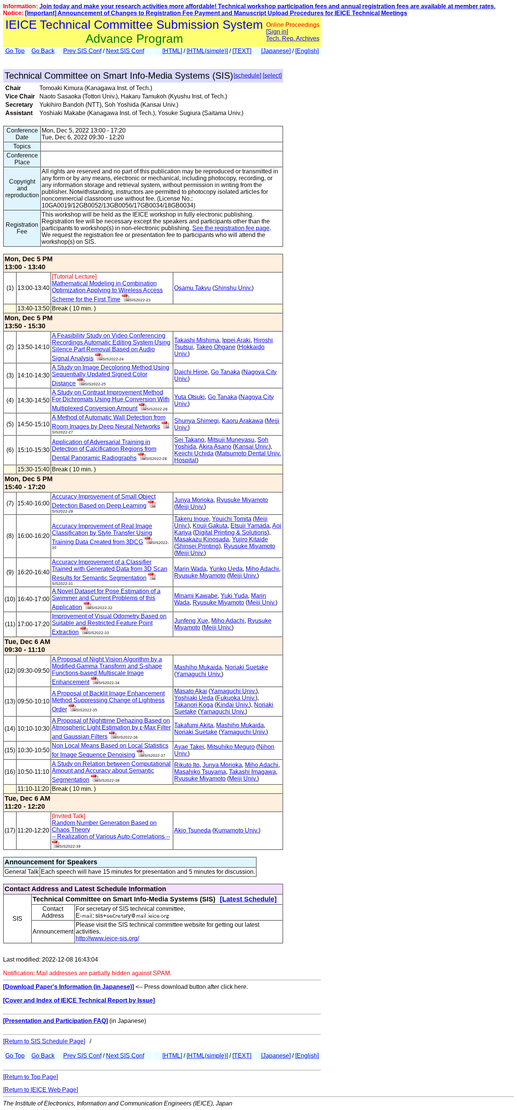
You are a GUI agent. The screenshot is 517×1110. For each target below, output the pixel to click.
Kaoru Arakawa (242, 421)
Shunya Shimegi (196, 421)
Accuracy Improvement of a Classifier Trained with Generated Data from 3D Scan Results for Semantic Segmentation (109, 570)
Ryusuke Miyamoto (242, 500)
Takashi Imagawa (252, 772)
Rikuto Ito (186, 765)
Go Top (15, 51)
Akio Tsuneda (192, 830)
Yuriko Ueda (226, 569)
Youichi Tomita (231, 519)
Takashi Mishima (196, 340)
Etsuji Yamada (249, 525)
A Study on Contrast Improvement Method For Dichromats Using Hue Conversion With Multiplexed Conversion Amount (111, 400)
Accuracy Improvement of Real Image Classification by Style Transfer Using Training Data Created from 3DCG (102, 534)
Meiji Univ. (190, 507)
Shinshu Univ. (233, 288)
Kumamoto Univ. (236, 830)
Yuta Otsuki (189, 397)
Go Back (43, 51)
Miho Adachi (262, 569)
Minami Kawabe (196, 595)
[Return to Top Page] (30, 1077)
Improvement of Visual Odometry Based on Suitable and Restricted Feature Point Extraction (109, 624)
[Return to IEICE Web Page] (40, 1090)
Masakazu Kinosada (201, 539)
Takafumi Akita (193, 725)
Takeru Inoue (191, 519)
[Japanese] (276, 51)
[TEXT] (241, 51)
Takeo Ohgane (215, 347)
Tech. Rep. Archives (292, 38)
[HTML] (172, 51)
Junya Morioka (193, 500)
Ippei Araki (236, 340)
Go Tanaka (225, 372)
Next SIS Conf (125, 51)
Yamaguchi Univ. (198, 674)
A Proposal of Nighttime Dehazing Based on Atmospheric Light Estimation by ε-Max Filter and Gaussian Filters (111, 728)
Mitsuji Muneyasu (230, 440)
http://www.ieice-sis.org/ (107, 938)
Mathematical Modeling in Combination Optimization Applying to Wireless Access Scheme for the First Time (107, 291)
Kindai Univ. (232, 705)
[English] (307, 51)
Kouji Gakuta (210, 525)
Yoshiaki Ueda (193, 698)
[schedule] (247, 75)
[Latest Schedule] (248, 899)
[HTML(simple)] (207, 51)
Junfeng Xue (191, 620)
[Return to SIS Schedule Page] (44, 1041)
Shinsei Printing (197, 546)
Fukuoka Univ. (236, 698)
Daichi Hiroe (191, 372)
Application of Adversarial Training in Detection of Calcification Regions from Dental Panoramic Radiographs (104, 450)
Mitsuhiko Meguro (231, 747)
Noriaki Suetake (246, 667)
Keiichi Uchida (193, 453)
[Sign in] (277, 31)
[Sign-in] (125, 299)
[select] (272, 75)
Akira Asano (215, 446)
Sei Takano (189, 440)
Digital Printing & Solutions (231, 532)
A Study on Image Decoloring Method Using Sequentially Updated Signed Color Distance (110, 375)
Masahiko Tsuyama (200, 772)
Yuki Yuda (234, 595)
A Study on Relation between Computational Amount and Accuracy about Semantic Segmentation (111, 772)
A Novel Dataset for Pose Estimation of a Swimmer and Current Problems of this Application (106, 599)
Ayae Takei (189, 747)
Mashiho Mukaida (198, 667)
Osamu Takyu (192, 288)
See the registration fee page (230, 228)
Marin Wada (190, 569)
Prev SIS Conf (82, 51)
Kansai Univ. (252, 446)
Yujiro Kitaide (250, 539)
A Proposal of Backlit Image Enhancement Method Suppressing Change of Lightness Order (108, 701)
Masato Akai (190, 691)
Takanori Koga (193, 705)
